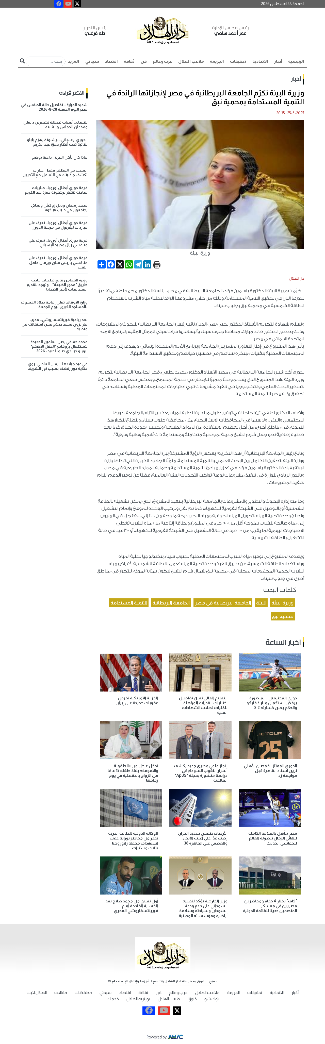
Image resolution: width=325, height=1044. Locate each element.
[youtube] (68, 4)
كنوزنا (192, 999)
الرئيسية (296, 61)
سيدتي (92, 61)
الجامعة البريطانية (171, 602)
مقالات (60, 992)
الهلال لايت (37, 992)
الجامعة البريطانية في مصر (223, 602)
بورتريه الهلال (138, 999)
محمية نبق (283, 616)
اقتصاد (111, 61)
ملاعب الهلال (191, 61)
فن (144, 61)
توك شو (211, 999)
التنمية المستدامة (128, 602)
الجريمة (217, 61)
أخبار (278, 61)
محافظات (83, 992)
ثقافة (129, 61)
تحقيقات (238, 61)
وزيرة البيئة (282, 602)
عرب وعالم (162, 61)
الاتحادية (260, 61)
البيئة (261, 602)
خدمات (113, 999)
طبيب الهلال (169, 999)
